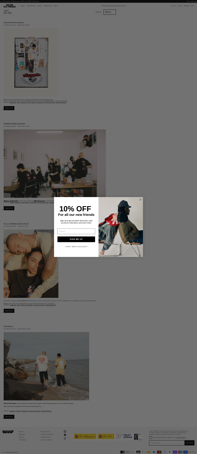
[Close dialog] (140, 199)
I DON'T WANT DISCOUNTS (76, 246)
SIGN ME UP (76, 239)
